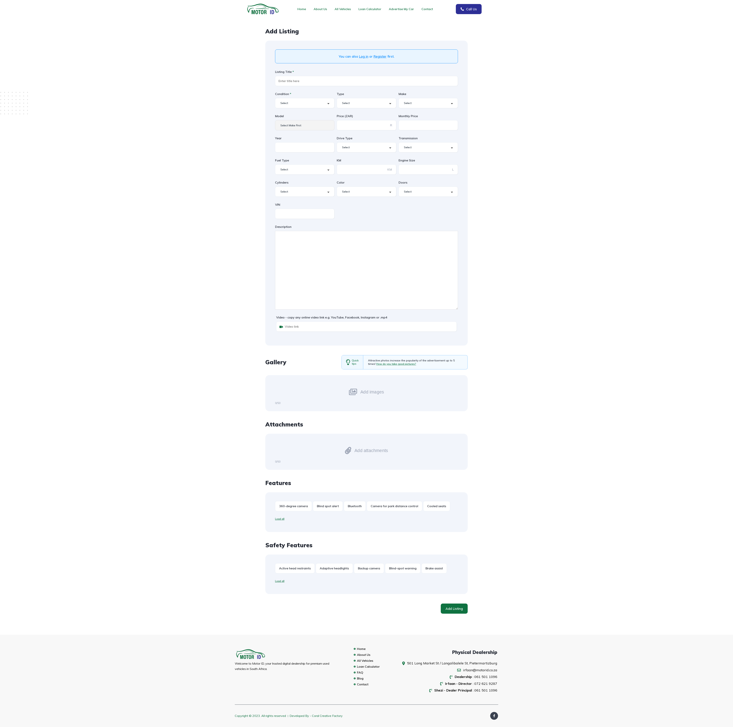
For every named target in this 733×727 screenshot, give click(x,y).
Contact (427, 9)
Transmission (408, 138)
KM (339, 160)
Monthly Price (408, 116)
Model (279, 116)
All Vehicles (343, 9)
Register (380, 56)
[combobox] (304, 103)
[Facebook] (494, 716)
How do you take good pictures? (396, 364)
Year (278, 138)
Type (340, 94)
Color (341, 182)
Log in (363, 56)
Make (402, 94)
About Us (320, 9)
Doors (403, 182)
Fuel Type (282, 160)
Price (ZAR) (345, 116)
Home (301, 9)
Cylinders (281, 182)
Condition (282, 94)
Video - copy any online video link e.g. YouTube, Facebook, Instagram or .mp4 (331, 317)
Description (283, 227)
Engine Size (407, 160)
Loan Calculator (369, 9)
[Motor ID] (265, 654)
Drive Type (344, 138)
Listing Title (283, 72)
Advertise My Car (401, 9)
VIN (277, 204)
